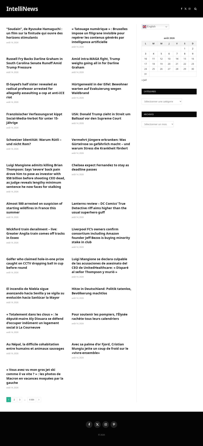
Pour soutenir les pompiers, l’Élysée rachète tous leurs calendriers (100, 316)
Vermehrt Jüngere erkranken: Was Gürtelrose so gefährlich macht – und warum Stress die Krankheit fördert (101, 143)
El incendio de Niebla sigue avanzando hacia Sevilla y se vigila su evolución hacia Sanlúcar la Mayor (35, 293)
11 (153, 58)
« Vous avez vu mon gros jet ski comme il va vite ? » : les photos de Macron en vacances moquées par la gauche (34, 376)
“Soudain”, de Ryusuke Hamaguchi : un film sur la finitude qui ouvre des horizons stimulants (34, 33)
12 (161, 58)
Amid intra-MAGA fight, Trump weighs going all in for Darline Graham (96, 63)
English (151, 26)
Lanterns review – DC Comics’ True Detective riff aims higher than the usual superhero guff (99, 207)
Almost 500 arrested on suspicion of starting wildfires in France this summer (34, 207)
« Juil (144, 79)
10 (145, 58)
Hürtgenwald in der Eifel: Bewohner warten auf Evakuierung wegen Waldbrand (100, 88)
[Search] (195, 8)
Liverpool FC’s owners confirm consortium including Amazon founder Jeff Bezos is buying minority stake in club (101, 235)
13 (169, 58)
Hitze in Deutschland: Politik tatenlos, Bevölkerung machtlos (101, 291)
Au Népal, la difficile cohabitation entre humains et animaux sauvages (35, 346)
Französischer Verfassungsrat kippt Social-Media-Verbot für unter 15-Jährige (34, 118)
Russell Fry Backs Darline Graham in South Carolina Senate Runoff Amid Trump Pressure (34, 63)
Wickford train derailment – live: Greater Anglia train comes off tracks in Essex (35, 233)
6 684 (31, 399)
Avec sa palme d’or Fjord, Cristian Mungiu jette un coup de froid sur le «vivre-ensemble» (100, 348)
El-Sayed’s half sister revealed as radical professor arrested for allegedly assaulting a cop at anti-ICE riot (35, 90)
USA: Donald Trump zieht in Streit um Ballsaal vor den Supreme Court (101, 116)
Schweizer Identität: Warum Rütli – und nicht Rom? (33, 141)
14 (177, 58)
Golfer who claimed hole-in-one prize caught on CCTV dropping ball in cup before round (35, 263)
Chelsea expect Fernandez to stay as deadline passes (100, 167)
